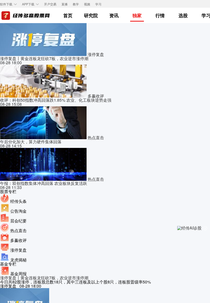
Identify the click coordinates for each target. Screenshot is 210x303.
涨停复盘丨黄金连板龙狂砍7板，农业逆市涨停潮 (44, 278)
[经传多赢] (25, 16)
